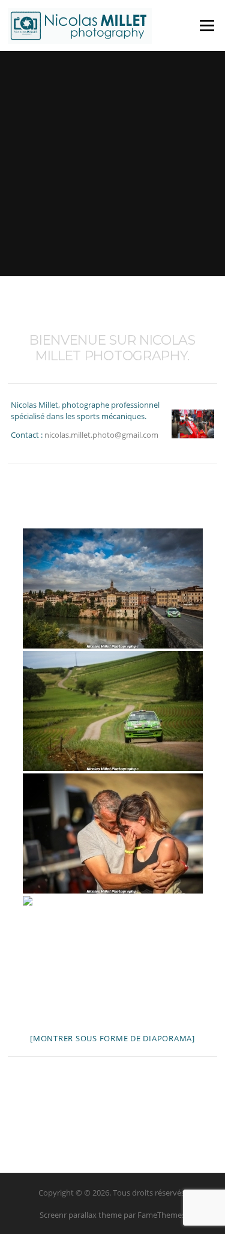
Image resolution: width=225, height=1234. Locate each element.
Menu (206, 25)
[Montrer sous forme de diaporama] (112, 1038)
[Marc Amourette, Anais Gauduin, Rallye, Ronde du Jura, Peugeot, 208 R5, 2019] (113, 956)
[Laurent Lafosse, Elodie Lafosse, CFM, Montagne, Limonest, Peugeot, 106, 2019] (113, 833)
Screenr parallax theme (81, 1214)
